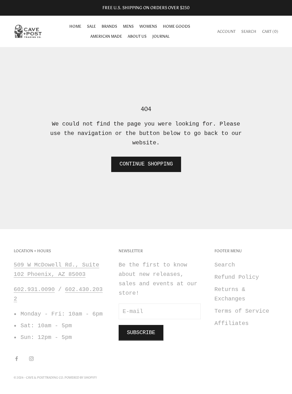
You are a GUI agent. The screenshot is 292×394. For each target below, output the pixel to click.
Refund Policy (236, 277)
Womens (148, 26)
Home (75, 26)
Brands (109, 26)
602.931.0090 (34, 289)
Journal (160, 36)
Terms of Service (241, 311)
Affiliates (231, 323)
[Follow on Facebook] (16, 358)
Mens (128, 26)
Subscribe (141, 333)
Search (224, 265)
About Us (137, 36)
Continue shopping (146, 164)
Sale (91, 26)
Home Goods (176, 26)
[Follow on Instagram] (31, 358)
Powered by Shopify (80, 377)
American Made (106, 36)
